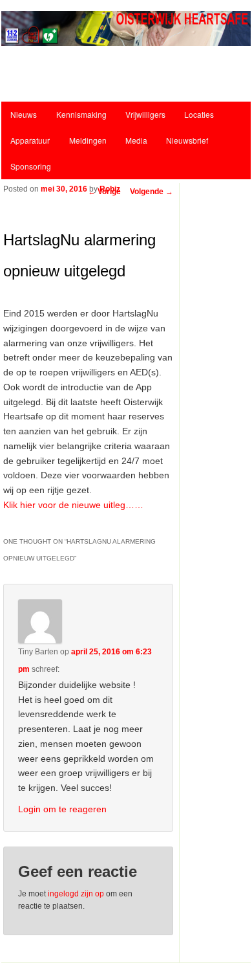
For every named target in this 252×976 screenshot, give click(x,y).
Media (136, 140)
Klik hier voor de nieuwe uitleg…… (73, 505)
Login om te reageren (62, 809)
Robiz (110, 189)
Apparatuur (30, 140)
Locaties (199, 114)
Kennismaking (81, 114)
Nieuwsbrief (187, 140)
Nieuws (23, 114)
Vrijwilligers (145, 114)
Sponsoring (30, 166)
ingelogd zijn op (76, 893)
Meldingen (88, 140)
